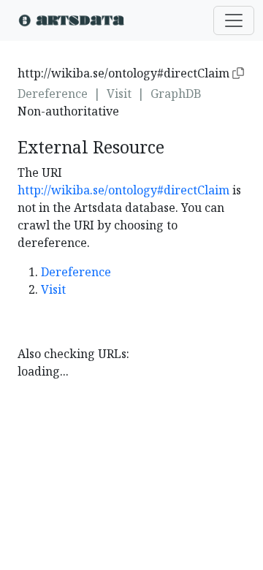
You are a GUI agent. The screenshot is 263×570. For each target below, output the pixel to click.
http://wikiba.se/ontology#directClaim (123, 190)
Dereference (53, 94)
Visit (119, 94)
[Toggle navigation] (233, 20)
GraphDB (176, 94)
